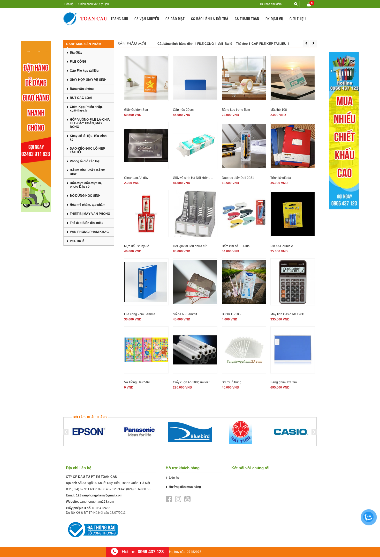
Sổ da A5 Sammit (185, 314)
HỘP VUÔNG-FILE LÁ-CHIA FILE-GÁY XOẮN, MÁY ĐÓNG (90, 123)
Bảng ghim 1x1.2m (283, 382)
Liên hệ (68, 3)
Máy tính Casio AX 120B (287, 314)
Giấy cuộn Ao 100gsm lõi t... (192, 382)
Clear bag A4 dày (136, 178)
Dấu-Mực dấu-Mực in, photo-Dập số (86, 184)
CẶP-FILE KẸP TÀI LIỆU (269, 44)
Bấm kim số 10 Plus (235, 246)
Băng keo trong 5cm (236, 110)
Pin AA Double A (281, 246)
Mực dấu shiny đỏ (136, 246)
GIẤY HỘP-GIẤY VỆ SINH (88, 80)
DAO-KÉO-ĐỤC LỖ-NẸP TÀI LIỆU (87, 150)
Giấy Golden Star (136, 110)
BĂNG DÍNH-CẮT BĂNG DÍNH (87, 172)
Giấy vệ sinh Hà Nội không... (193, 178)
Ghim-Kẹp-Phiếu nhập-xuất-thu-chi (86, 108)
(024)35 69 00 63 (138, 489)
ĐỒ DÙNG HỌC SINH (85, 195)
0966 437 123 (108, 489)
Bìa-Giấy (76, 52)
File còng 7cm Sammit (139, 314)
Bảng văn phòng (82, 89)
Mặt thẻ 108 (278, 110)
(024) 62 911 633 (84, 489)
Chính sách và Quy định (93, 3)
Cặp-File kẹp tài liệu (84, 70)
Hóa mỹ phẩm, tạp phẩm (87, 205)
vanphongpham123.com (97, 501)
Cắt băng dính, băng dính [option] (175, 44)
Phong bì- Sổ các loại (85, 161)
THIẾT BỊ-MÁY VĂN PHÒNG (90, 214)
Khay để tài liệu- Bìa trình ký (88, 137)
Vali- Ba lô (77, 241)
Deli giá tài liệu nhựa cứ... (191, 246)
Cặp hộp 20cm (183, 110)
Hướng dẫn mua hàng (185, 487)
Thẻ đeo (242, 44)
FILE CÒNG (78, 61)
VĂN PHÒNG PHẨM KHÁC (89, 232)
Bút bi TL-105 (231, 314)
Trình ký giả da (280, 178)
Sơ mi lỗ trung (231, 382)
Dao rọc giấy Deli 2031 (238, 178)
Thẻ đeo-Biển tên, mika (86, 223)
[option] (89, 432)
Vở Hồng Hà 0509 (137, 382)
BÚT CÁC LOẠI (81, 98)
